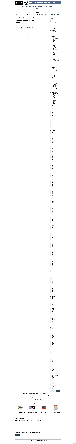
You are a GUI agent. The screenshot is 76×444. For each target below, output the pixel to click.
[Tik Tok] (41, 8)
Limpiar (52, 14)
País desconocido (42, 17)
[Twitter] (37, 8)
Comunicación (19, 17)
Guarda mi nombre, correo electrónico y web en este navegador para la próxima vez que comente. (28, 432)
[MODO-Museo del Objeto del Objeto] (21, 3)
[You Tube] (40, 8)
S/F (33, 17)
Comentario (38, 399)
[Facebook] (36, 8)
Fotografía (25, 17)
